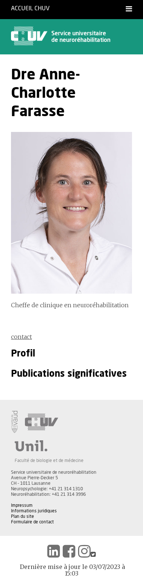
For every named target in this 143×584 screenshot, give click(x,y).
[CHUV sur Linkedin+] (53, 551)
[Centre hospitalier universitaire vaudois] (41, 422)
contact (21, 336)
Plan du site (22, 516)
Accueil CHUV (30, 8)
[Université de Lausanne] (49, 445)
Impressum (22, 505)
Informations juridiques (34, 511)
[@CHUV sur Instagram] (84, 551)
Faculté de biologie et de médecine (49, 460)
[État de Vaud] (14, 422)
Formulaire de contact (32, 522)
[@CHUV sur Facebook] (69, 551)
